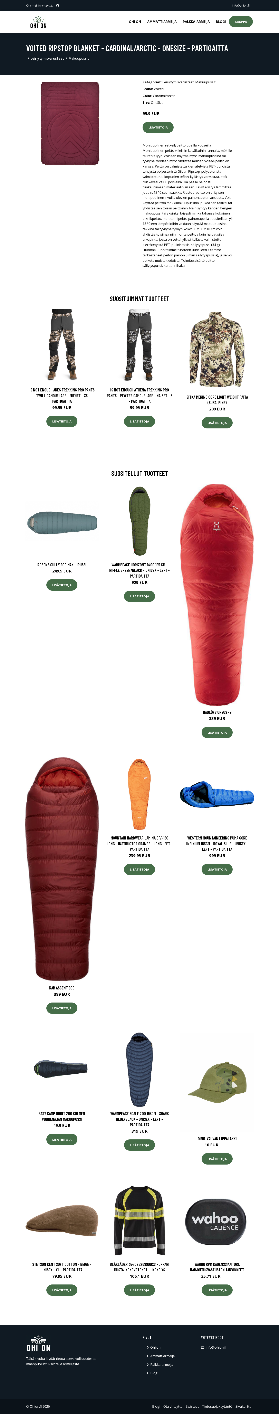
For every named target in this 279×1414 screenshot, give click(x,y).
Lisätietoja (158, 127)
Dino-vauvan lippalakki (217, 1138)
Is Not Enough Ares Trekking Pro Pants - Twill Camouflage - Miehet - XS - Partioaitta (62, 395)
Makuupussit (79, 58)
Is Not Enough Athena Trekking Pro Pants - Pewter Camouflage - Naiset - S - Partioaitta (139, 395)
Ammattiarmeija (162, 21)
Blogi (221, 21)
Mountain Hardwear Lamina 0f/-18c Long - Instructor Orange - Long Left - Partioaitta (140, 843)
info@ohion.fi (241, 5)
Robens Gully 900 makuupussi (61, 564)
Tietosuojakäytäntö (217, 1406)
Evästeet (192, 1406)
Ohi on (135, 21)
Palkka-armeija (196, 21)
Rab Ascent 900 (62, 987)
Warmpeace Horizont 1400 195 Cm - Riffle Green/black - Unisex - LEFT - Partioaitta (139, 570)
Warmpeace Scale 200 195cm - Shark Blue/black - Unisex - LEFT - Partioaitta (139, 1119)
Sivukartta (243, 1406)
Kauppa (241, 22)
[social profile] (58, 5)
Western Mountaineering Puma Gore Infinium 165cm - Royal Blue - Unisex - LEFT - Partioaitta (217, 843)
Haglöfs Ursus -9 (217, 712)
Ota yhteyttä (172, 1406)
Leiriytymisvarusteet (47, 58)
